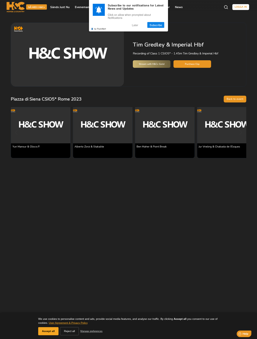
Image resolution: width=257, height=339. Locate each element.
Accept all (48, 331)
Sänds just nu (60, 7)
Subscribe (156, 25)
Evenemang (83, 7)
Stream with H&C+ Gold (151, 64)
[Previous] (17, 132)
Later (135, 25)
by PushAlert (100, 28)
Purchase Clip (192, 64)
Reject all (69, 331)
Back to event (235, 99)
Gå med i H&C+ (36, 7)
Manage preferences (91, 331)
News (179, 7)
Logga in (241, 7)
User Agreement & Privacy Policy (68, 322)
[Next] (240, 132)
